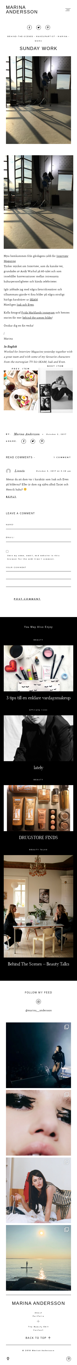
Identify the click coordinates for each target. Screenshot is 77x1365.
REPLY (11, 497)
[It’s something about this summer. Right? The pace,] (38, 1258)
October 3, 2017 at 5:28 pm (53, 471)
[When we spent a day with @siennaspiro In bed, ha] (38, 1190)
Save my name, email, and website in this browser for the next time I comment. (33, 557)
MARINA (63, 36)
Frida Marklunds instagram (38, 313)
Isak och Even (25, 305)
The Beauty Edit (38, 1327)
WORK (38, 41)
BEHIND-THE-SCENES (20, 36)
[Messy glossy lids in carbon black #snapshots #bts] (38, 1123)
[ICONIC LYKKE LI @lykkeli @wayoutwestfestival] (38, 1055)
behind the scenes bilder (37, 318)
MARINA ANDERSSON (22, 9)
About (38, 1313)
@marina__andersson (38, 1010)
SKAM (34, 299)
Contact (38, 1330)
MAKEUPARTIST (45, 36)
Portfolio (38, 1316)
